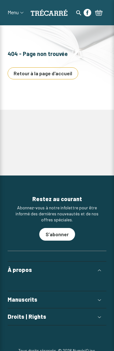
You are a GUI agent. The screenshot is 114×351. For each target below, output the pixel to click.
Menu (13, 12)
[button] (57, 270)
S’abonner (57, 234)
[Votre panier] (99, 13)
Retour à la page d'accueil (43, 73)
